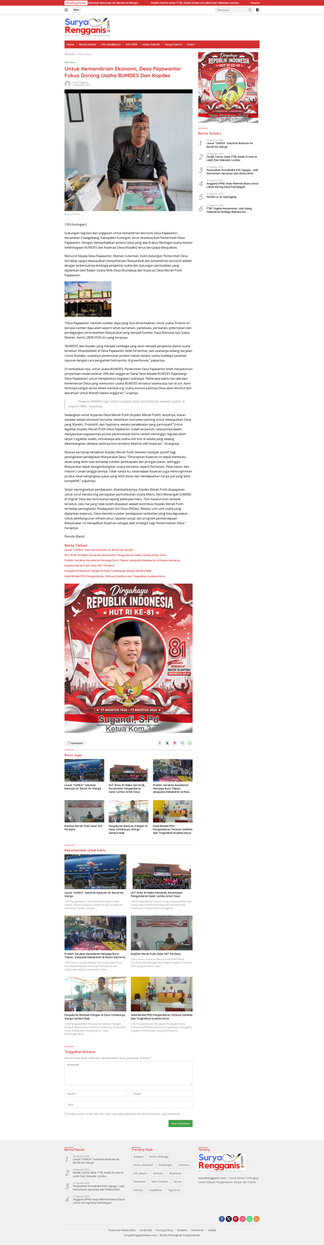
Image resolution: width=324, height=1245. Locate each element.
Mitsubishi (140, 1181)
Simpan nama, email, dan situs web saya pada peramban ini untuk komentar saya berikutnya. (124, 1114)
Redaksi (182, 1230)
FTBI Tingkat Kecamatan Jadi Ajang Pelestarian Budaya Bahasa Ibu (229, 210)
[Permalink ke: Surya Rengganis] (67, 83)
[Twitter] (229, 1219)
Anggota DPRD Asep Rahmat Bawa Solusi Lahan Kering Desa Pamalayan (233, 185)
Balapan (138, 1156)
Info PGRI (131, 44)
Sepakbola (155, 1190)
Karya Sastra (173, 44)
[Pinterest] (236, 1219)
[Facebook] (222, 1219)
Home (70, 44)
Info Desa (70, 62)
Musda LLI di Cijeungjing (221, 197)
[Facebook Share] (160, 743)
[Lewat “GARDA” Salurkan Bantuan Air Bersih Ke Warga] (84, 770)
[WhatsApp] (250, 1219)
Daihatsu (183, 1165)
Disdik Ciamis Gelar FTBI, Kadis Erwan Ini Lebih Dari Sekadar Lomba (146, 2)
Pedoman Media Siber (122, 1230)
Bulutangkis (166, 1165)
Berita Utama (87, 44)
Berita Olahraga (158, 1156)
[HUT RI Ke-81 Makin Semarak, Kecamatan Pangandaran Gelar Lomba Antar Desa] (128, 770)
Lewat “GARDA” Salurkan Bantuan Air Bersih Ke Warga (99, 550)
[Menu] (67, 10)
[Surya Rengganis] (87, 27)
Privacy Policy (164, 1230)
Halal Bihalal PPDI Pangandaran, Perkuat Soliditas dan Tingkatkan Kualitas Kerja (114, 576)
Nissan (177, 1181)
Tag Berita (173, 1190)
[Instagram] (243, 1219)
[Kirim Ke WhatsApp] (190, 743)
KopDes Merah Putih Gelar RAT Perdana (90, 565)
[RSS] (257, 1219)
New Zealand (160, 1181)
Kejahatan (175, 1173)
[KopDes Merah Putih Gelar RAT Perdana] (84, 811)
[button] (250, 10)
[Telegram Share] (182, 743)
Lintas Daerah (151, 44)
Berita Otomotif (143, 1165)
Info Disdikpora (111, 44)
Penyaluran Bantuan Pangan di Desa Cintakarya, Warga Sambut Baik (108, 571)
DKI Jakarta (140, 1173)
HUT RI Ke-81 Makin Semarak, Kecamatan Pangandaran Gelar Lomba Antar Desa (115, 555)
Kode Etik (146, 1230)
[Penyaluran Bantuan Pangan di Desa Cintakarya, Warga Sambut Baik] (128, 811)
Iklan (76, 9)
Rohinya (138, 1190)
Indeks (212, 1230)
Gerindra (158, 1173)
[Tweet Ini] (167, 743)
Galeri (190, 44)
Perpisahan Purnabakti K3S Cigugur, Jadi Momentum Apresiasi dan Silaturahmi (254, 2)
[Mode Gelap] (258, 10)
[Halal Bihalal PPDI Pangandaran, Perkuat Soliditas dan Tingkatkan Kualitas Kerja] (173, 811)
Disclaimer (197, 1230)
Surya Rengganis (80, 82)
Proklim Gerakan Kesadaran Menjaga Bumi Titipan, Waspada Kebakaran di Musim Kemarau (122, 560)
